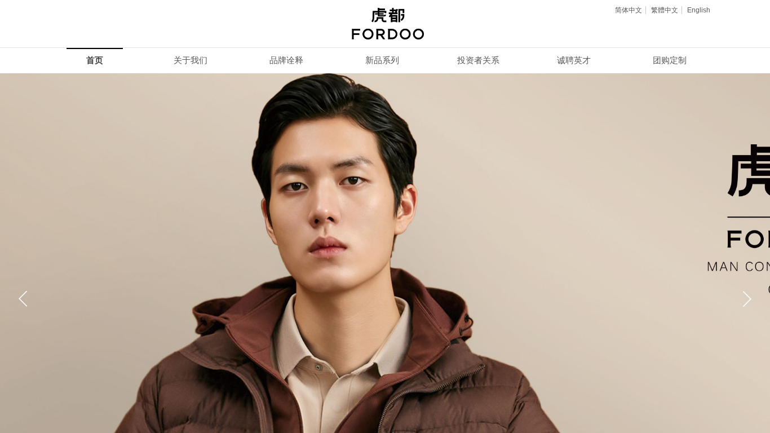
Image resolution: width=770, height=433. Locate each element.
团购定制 (670, 60)
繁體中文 (664, 10)
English (698, 10)
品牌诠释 (286, 60)
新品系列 (382, 60)
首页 (94, 60)
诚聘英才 (574, 60)
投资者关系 (478, 60)
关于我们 (190, 60)
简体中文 (628, 10)
